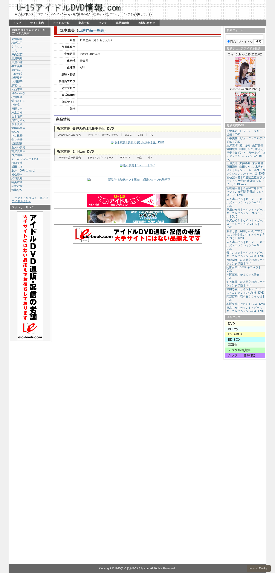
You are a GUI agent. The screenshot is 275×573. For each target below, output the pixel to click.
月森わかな (18, 93)
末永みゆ (17, 112)
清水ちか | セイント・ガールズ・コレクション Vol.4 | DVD (245, 309)
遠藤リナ (17, 108)
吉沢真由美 (18, 151)
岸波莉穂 (17, 62)
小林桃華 (17, 135)
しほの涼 (17, 73)
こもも (15, 50)
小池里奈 (17, 97)
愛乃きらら (18, 101)
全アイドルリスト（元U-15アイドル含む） (30, 199)
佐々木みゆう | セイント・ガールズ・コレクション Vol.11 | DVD (245, 202)
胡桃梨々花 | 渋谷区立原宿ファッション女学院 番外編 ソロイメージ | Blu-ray (245, 181)
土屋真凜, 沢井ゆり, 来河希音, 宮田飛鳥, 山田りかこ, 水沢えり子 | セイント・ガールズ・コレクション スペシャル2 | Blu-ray (245, 152)
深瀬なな (17, 190)
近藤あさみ (18, 128)
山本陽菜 (17, 116)
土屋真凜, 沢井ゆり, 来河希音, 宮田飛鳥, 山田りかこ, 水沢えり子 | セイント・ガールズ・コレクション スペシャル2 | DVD (245, 168)
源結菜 (15, 131)
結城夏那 (17, 178)
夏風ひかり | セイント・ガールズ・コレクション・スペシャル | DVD (245, 213)
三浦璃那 (17, 58)
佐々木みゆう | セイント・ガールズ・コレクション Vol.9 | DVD (245, 245)
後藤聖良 (17, 143)
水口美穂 (17, 162)
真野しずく (18, 120)
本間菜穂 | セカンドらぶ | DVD (245, 303)
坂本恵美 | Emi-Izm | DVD (75, 151)
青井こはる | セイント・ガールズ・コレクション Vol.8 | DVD (245, 254)
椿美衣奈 (17, 182)
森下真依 (17, 124)
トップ (17, 23)
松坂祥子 (17, 42)
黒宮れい (17, 85)
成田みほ (17, 166)
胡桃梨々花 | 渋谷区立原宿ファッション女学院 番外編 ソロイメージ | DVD (245, 192)
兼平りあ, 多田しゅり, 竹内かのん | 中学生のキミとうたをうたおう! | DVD (245, 235)
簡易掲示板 (123, 23)
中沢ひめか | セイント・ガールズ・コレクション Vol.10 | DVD (245, 224)
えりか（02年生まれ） (25, 159)
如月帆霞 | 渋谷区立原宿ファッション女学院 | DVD (245, 283)
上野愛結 (17, 77)
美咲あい (17, 70)
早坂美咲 (17, 66)
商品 (233, 41)
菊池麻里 (17, 39)
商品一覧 (84, 23)
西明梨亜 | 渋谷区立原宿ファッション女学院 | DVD (245, 261)
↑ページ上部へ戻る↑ (259, 568)
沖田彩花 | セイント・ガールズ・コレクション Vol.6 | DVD (245, 291)
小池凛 (15, 104)
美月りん (17, 46)
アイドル (246, 41)
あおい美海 (18, 147)
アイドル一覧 (61, 23)
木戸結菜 (17, 155)
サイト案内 (37, 23)
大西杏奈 (17, 89)
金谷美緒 (17, 139)
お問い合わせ (146, 23)
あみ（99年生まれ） (24, 170)
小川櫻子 (17, 81)
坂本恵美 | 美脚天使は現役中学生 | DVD (85, 128)
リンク (102, 23)
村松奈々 (17, 174)
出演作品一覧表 (91, 30)
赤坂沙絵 (17, 186)
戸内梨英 (17, 54)
